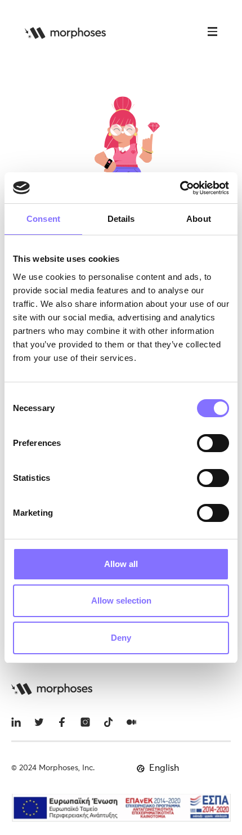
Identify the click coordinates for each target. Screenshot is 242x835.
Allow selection (121, 600)
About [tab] (198, 219)
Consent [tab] (43, 219)
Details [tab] (121, 219)
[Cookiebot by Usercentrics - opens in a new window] (180, 188)
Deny (121, 637)
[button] (212, 33)
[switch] (213, 443)
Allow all (121, 564)
